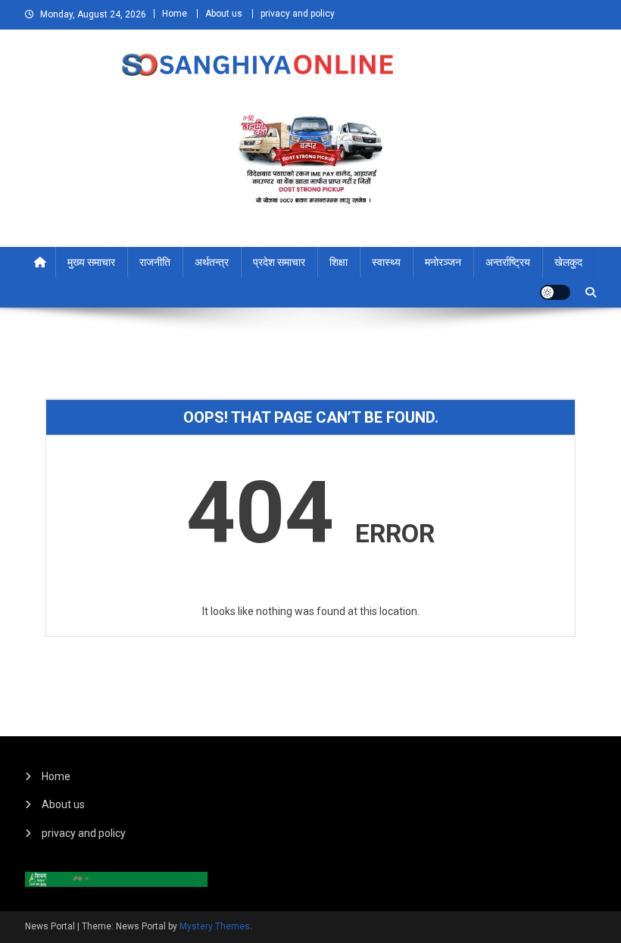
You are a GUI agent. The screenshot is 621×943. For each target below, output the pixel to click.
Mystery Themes (214, 926)
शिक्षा (338, 262)
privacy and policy (298, 13)
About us (223, 13)
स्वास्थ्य (386, 262)
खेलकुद (568, 262)
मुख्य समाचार (91, 262)
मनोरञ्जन (443, 262)
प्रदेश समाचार (279, 262)
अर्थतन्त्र (212, 262)
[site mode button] (555, 292)
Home (174, 13)
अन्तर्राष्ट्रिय (507, 262)
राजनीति (154, 262)
